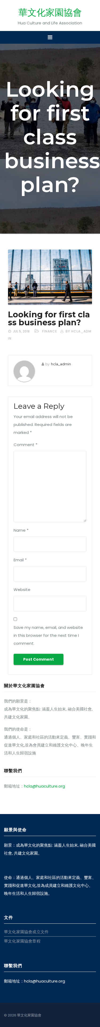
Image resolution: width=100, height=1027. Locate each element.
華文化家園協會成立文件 (26, 932)
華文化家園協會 (50, 12)
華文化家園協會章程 (22, 941)
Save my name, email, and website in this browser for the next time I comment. (48, 635)
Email (20, 560)
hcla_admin (61, 364)
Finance (49, 331)
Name (21, 530)
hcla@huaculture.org (44, 786)
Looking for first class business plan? (49, 318)
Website (22, 589)
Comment (25, 444)
